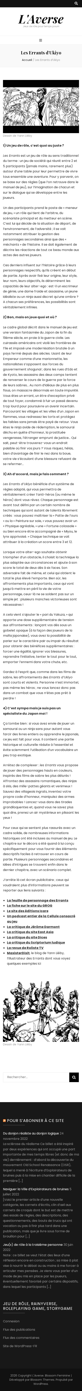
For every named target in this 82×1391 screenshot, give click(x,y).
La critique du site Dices (27, 937)
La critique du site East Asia (30, 932)
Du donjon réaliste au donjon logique (31, 1133)
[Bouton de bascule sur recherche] (76, 3)
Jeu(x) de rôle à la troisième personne (33, 1244)
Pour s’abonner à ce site (35, 1120)
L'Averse (41, 18)
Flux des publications (19, 1329)
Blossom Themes (42, 1380)
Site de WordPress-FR (20, 1346)
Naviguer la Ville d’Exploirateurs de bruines (36, 1189)
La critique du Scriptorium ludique (36, 942)
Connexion (11, 1321)
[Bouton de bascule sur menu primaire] (41, 40)
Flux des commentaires (21, 1337)
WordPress (40, 1384)
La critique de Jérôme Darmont (33, 927)
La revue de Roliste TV (25, 948)
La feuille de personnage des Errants (37, 900)
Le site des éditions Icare (27, 911)
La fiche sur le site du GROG (29, 905)
